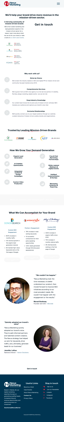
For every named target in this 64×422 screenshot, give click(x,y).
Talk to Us (50, 387)
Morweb (50, 304)
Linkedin (49, 392)
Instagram (49, 395)
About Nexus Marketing (31, 392)
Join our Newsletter (52, 389)
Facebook (49, 398)
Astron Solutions (22, 352)
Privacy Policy (28, 398)
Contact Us (27, 395)
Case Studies (28, 390)
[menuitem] (57, 3)
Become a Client (29, 387)
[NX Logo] (12, 3)
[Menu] (57, 3)
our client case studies (17, 37)
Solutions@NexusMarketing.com (15, 408)
